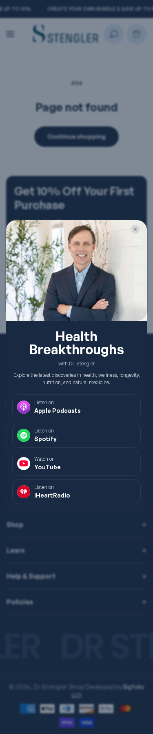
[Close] (135, 229)
